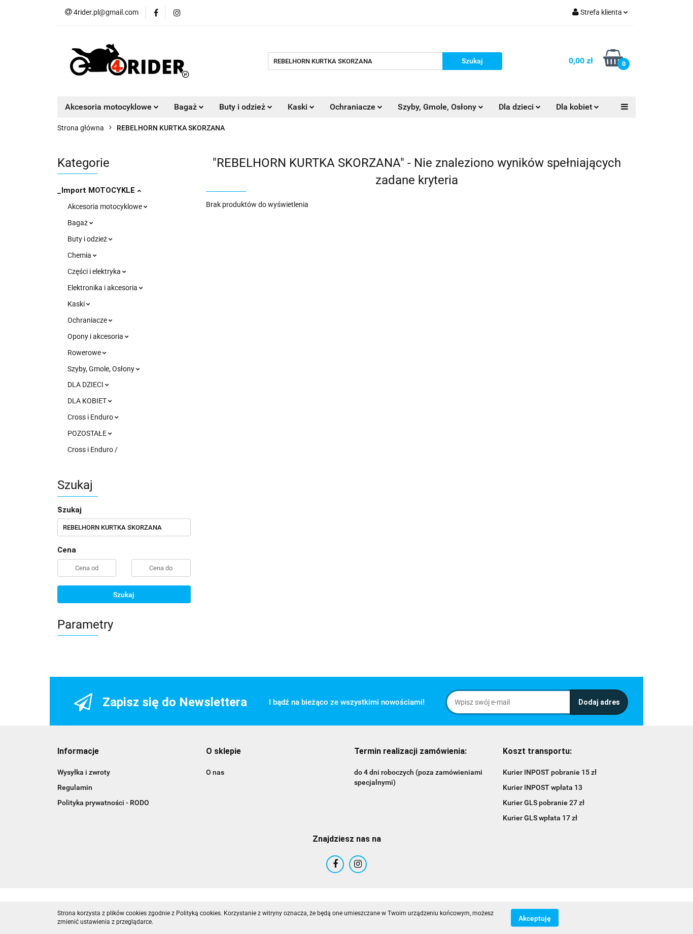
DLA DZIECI (86, 384)
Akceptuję (534, 918)
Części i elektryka (94, 271)
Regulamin (74, 787)
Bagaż (78, 223)
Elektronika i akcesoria (103, 288)
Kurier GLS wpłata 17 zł (540, 818)
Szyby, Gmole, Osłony (101, 369)
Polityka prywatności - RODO (103, 803)
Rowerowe (84, 353)
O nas (215, 772)
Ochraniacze (88, 320)
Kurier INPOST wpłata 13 (542, 787)
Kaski (76, 304)
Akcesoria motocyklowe (105, 206)
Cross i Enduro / (92, 449)
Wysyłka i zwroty (83, 772)
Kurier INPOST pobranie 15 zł (550, 772)
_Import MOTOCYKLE (97, 190)
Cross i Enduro (91, 417)
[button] (78, 751)
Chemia (80, 255)
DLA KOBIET (87, 401)
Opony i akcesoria (96, 336)
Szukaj (123, 595)
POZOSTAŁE (87, 433)
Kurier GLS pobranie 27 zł (543, 803)
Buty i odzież (88, 239)
